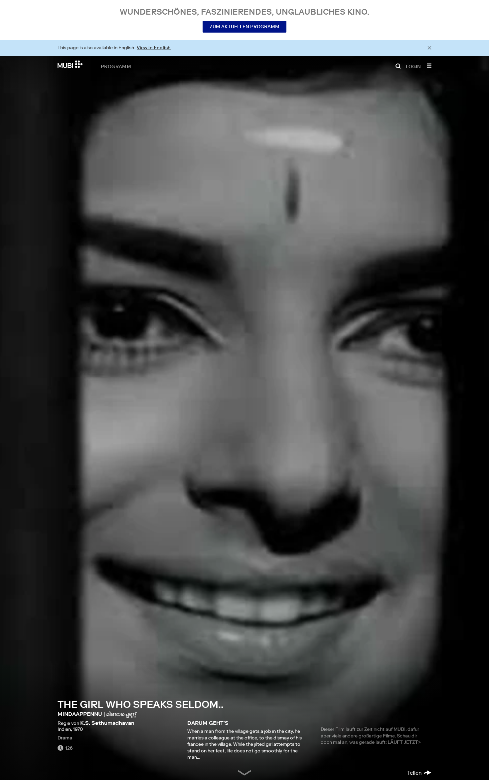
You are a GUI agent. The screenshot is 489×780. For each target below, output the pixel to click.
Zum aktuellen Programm (244, 27)
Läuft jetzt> (404, 742)
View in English (154, 48)
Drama (65, 738)
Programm (116, 66)
